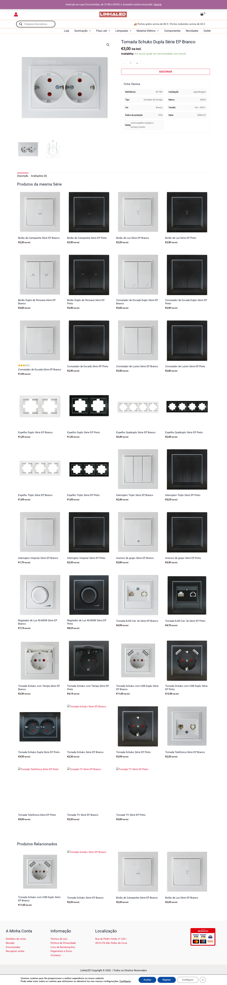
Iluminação (81, 30)
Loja (66, 30)
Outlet (207, 30)
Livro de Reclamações (63, 947)
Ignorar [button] (158, 4)
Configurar (125, 981)
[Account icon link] (16, 14)
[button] (89, 30)
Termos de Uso (59, 938)
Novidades (192, 30)
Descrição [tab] (22, 175)
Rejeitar (167, 979)
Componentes (172, 30)
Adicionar (165, 71)
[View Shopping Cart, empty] (206, 14)
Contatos (56, 955)
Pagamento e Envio (61, 951)
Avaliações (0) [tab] (39, 175)
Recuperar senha (15, 951)
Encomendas (13, 947)
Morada (10, 943)
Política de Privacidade (63, 943)
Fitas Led (101, 30)
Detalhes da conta (16, 938)
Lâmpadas (121, 30)
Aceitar (147, 979)
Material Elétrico (146, 30)
